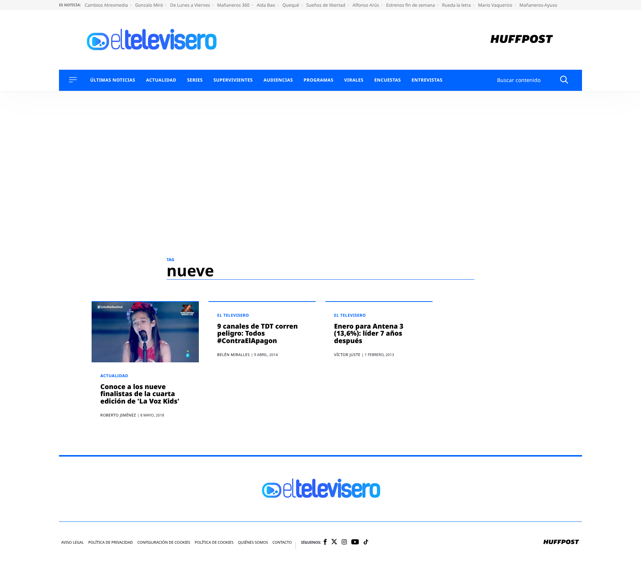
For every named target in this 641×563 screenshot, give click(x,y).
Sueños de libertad (326, 5)
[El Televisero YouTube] (355, 542)
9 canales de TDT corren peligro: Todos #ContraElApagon (257, 334)
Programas (318, 80)
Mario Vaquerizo (495, 5)
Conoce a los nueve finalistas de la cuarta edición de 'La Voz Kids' (140, 394)
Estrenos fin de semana (411, 5)
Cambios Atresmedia (107, 5)
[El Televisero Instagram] (344, 542)
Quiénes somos (253, 542)
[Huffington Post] (521, 40)
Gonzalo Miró (149, 5)
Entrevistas (427, 80)
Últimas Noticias (112, 80)
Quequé (291, 5)
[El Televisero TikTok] (366, 542)
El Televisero (233, 315)
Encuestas (387, 80)
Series (195, 80)
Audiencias (278, 80)
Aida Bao (266, 5)
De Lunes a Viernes (190, 5)
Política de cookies (214, 542)
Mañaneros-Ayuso (538, 5)
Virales (354, 80)
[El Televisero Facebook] (325, 542)
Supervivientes (233, 80)
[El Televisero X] (334, 542)
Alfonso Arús (366, 5)
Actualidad (161, 80)
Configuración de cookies (163, 542)
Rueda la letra (457, 5)
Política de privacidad (110, 542)
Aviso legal (72, 542)
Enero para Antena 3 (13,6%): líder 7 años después (369, 334)
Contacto (282, 542)
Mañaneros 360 (234, 5)
